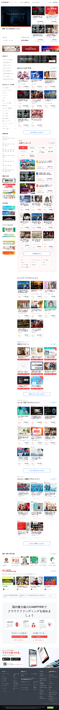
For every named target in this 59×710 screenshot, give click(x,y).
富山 (6, 149)
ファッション (47, 84)
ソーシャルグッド (4, 690)
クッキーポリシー (51, 700)
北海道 (4, 138)
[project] (16, 24)
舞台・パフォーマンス (40, 188)
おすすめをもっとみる (36, 132)
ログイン (50, 2)
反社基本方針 (51, 696)
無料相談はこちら (39, 636)
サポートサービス (36, 685)
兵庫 (11, 155)
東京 (3, 145)
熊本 (53, 37)
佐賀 (6, 169)
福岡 (3, 169)
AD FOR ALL (42, 690)
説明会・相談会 (36, 682)
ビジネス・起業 (4, 685)
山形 (3, 139)
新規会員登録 (55, 2)
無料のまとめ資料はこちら (20, 640)
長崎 (8, 169)
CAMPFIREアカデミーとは (25, 681)
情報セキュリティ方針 (52, 694)
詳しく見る (50, 595)
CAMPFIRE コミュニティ (43, 676)
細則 (49, 689)
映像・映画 (5, 37)
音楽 (34, 37)
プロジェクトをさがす (35, 2)
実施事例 (35, 687)
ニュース (50, 679)
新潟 (3, 149)
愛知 (11, 151)
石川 (8, 149)
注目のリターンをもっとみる (36, 394)
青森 (6, 138)
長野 (3, 151)
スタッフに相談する (34, 673)
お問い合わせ (51, 683)
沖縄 (9, 171)
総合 (23, 147)
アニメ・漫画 (4, 680)
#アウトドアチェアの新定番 (7, 59)
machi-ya (41, 696)
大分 (13, 169)
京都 (6, 155)
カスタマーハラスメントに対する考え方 (53, 699)
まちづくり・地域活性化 (50, 19)
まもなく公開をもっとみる (36, 543)
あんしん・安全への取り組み (53, 677)
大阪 (8, 155)
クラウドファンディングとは (25, 684)
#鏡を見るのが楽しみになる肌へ (8, 79)
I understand (50, 707)
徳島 (3, 165)
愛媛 (8, 165)
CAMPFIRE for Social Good (43, 681)
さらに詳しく (52, 61)
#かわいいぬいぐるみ (6, 67)
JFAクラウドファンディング (43, 694)
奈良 (13, 155)
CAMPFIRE (41, 673)
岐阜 (6, 151)
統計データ (35, 689)
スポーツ (23, 155)
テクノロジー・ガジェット (32, 147)
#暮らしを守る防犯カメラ (7, 70)
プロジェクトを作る (24, 673)
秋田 (14, 138)
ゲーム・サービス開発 (21, 84)
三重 (13, 151)
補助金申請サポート (43, 698)
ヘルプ (50, 681)
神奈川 (56, 19)
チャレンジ (38, 164)
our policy (38, 708)
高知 (11, 165)
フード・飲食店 (49, 37)
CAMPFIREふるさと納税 (43, 688)
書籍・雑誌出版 (34, 440)
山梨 (13, 149)
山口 (13, 161)
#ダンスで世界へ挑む (6, 76)
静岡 (8, 151)
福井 (11, 149)
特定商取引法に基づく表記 (53, 692)
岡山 (8, 161)
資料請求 (22, 675)
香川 (6, 165)
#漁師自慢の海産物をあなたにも (8, 73)
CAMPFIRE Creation (43, 678)
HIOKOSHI (41, 691)
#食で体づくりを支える (7, 65)
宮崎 (3, 171)
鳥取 (3, 161)
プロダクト (35, 19)
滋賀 (3, 155)
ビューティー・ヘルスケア (16, 686)
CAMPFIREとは (51, 675)
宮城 (11, 138)
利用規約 (50, 687)
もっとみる (52, 68)
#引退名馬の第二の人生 (7, 62)
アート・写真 (4, 688)
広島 (11, 161)
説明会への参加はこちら (39, 640)
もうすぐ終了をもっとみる (36, 470)
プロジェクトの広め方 (24, 689)
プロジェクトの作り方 (24, 687)
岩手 (9, 138)
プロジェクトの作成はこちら (19, 636)
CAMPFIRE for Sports (43, 685)
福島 (6, 139)
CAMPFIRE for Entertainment (42, 683)
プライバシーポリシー (52, 690)
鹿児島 (6, 171)
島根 (6, 161)
